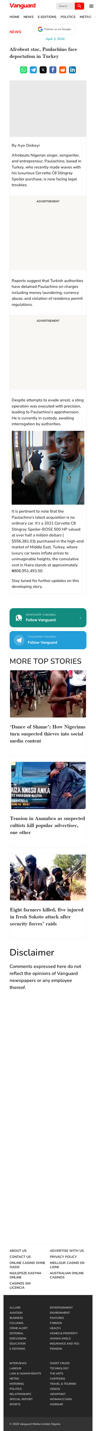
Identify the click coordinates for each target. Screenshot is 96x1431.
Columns (16, 1323)
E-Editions (47, 17)
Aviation (16, 1313)
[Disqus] (48, 1062)
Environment (60, 1313)
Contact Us (20, 1257)
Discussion (18, 1338)
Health (55, 1328)
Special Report (21, 1399)
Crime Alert (18, 1328)
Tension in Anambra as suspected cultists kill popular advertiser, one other (47, 825)
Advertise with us (67, 1251)
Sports (15, 1404)
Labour (15, 1368)
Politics (68, 17)
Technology (59, 1368)
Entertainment (61, 1308)
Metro (85, 17)
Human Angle (60, 1338)
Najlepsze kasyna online (25, 1275)
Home (14, 17)
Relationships (20, 1394)
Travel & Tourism (63, 1384)
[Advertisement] (48, 233)
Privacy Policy (63, 1257)
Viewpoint (57, 1394)
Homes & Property (64, 1333)
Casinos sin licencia (20, 1285)
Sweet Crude (60, 1363)
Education (18, 1343)
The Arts (56, 1373)
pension (56, 1349)
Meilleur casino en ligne (67, 1265)
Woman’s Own (61, 1399)
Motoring (17, 1384)
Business (16, 1318)
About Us (18, 1251)
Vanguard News (23, 6)
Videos (55, 1389)
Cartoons (57, 1379)
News (29, 17)
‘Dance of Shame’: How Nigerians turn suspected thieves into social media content (48, 733)
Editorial (17, 1333)
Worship (56, 1404)
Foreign (56, 1323)
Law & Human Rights (25, 1373)
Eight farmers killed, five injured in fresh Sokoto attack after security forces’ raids (46, 916)
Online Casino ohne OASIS (27, 1265)
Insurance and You (64, 1343)
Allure (15, 1308)
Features (57, 1318)
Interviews (18, 1363)
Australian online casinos (67, 1275)
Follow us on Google (57, 29)
